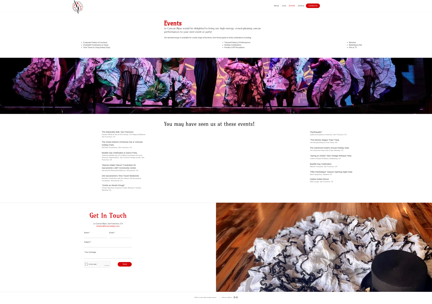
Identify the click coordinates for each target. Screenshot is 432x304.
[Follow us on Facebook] (237, 297)
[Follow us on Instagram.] (234, 297)
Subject (87, 242)
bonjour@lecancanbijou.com (108, 226)
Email (111, 233)
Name (86, 233)
